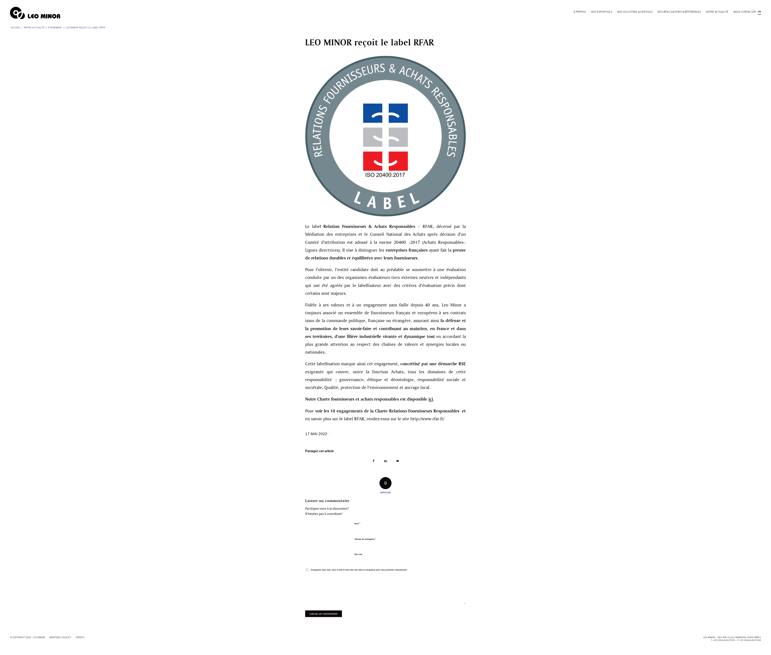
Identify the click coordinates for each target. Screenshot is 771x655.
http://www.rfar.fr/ (427, 418)
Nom (357, 523)
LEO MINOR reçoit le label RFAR (369, 42)
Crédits (80, 638)
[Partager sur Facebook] (373, 461)
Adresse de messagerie (365, 538)
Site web (358, 554)
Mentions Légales (60, 638)
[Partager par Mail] (398, 461)
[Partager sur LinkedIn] (385, 461)
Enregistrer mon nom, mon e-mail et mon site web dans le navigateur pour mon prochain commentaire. (359, 569)
